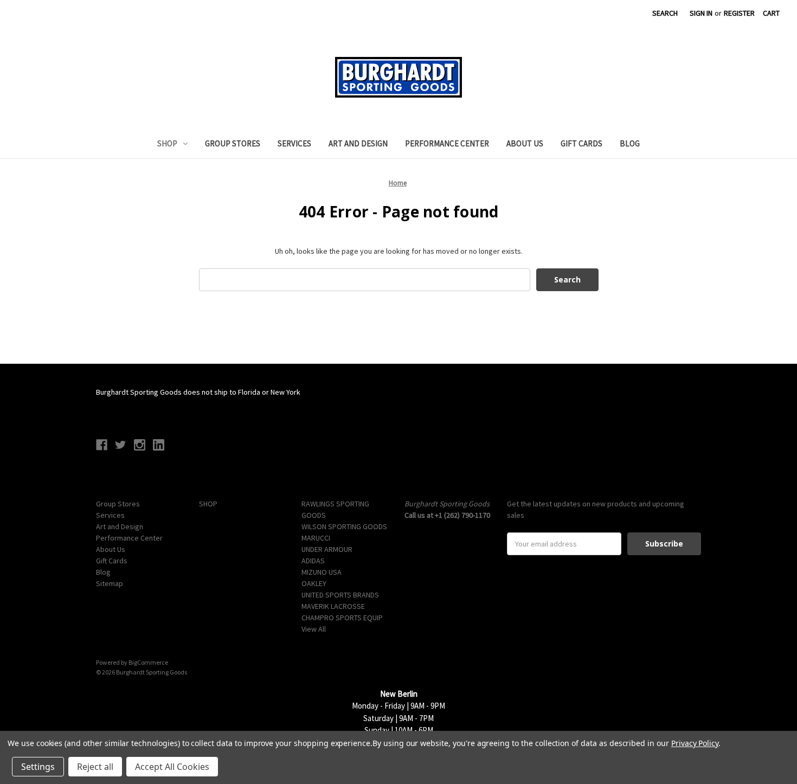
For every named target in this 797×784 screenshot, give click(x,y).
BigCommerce (148, 662)
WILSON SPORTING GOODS (344, 526)
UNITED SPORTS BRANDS (340, 595)
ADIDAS (313, 560)
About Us (524, 143)
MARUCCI (315, 538)
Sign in (701, 13)
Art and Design (358, 143)
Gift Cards (581, 143)
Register (739, 13)
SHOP (167, 143)
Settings (38, 767)
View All (313, 629)
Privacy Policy (694, 743)
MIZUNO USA (321, 572)
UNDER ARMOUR (326, 549)
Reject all (95, 767)
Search (665, 13)
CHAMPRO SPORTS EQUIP (342, 617)
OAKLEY (313, 583)
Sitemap (109, 583)
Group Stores (232, 143)
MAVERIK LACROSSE (333, 606)
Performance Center (447, 143)
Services (294, 143)
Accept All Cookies (172, 767)
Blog (630, 143)
